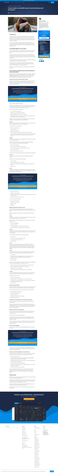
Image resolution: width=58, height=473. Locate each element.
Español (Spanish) (36, 440)
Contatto (44, 427)
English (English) (36, 438)
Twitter (14, 427)
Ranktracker (6, 2)
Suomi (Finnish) (36, 456)
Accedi (49, 2)
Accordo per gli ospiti (24, 446)
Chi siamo (44, 428)
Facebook (6, 427)
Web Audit (23, 430)
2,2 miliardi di (30, 54)
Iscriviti (52, 2)
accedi (21, 100)
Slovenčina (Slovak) (36, 462)
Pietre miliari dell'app (36, 434)
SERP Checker (23, 429)
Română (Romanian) (36, 461)
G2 (19, 427)
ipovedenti (24, 60)
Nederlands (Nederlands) (37, 444)
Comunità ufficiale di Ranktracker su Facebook (11, 427)
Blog (21, 2)
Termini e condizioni (36, 427)
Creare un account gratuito (22, 98)
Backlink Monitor (24, 432)
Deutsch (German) (36, 439)
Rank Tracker (23, 427)
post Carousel (33, 152)
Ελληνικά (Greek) (36, 454)
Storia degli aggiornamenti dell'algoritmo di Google (27, 447)
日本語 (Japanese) (36, 443)
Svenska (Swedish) (36, 447)
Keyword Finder (24, 428)
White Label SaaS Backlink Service (26, 438)
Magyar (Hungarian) (36, 457)
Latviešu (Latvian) (36, 460)
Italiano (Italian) (36, 442)
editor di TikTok (31, 247)
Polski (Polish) (36, 445)
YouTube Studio (16, 223)
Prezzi (19, 2)
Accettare (52, 471)
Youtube (9, 427)
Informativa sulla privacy (37, 428)
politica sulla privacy (43, 471)
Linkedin (17, 427)
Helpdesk (35, 435)
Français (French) (36, 441)
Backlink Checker (24, 431)
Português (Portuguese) (37, 446)
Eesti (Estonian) (36, 455)
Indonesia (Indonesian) (37, 458)
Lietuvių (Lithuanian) (36, 459)
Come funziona (16, 2)
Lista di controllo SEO (24, 433)
